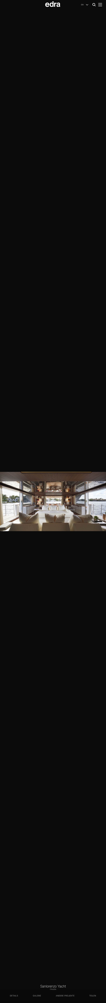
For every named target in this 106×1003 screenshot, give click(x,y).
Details (14, 996)
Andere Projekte (65, 996)
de (83, 4)
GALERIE (37, 996)
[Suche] (94, 4)
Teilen (92, 996)
